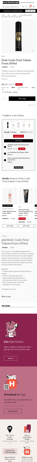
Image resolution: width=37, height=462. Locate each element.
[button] (18, 36)
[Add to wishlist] (33, 51)
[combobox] (5, 98)
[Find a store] (23, 7)
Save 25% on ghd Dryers (18, 10)
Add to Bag (22, 98)
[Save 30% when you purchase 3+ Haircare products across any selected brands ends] (18, 10)
